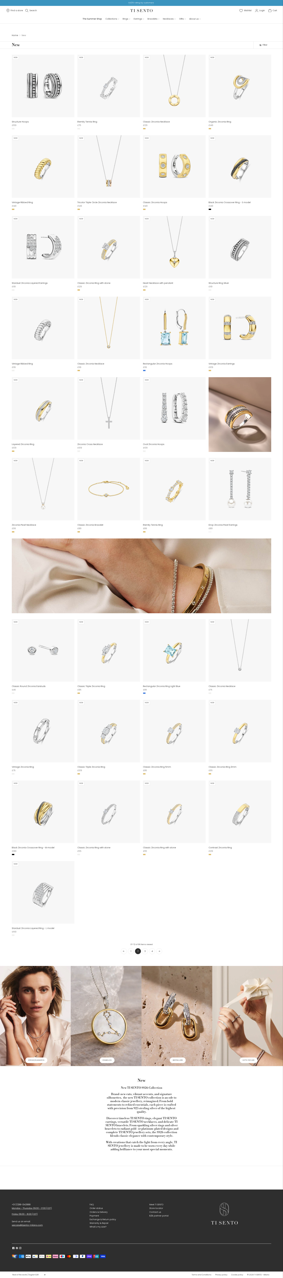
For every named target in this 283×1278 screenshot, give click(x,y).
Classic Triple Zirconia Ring (91, 686)
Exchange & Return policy (103, 1219)
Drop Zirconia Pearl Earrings (223, 524)
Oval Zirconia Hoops (153, 444)
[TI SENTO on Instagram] (20, 1248)
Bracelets (152, 18)
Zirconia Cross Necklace (90, 444)
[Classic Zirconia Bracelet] (108, 489)
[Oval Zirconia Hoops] (174, 408)
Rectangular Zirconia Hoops (157, 363)
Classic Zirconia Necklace (156, 121)
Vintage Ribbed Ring (22, 202)
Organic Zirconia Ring (220, 121)
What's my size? (98, 1226)
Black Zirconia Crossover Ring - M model (33, 847)
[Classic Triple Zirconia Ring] (108, 650)
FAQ (92, 1204)
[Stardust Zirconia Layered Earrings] (43, 247)
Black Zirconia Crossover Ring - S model (230, 202)
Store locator (156, 1208)
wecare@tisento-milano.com (27, 1225)
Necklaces (168, 18)
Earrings (138, 18)
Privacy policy (221, 1274)
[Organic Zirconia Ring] (240, 86)
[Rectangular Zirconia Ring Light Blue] (174, 650)
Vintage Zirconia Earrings (222, 363)
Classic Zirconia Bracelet (90, 524)
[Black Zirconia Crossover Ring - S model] (240, 166)
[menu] (29, 1275)
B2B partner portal (158, 1215)
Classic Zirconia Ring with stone (93, 283)
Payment (94, 1215)
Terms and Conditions (201, 1274)
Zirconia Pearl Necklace (24, 524)
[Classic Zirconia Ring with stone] (108, 247)
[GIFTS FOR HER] (247, 1016)
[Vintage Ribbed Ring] (43, 166)
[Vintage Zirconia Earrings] (240, 328)
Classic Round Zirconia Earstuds (29, 686)
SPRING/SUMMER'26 (36, 1060)
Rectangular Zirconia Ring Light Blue (161, 686)
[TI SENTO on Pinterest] (17, 1248)
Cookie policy (237, 1274)
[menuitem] (202, 1275)
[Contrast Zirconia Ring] (240, 811)
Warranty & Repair (99, 1223)
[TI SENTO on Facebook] (13, 1248)
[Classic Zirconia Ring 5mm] (174, 731)
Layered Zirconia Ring (23, 444)
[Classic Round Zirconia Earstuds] (43, 650)
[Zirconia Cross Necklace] (108, 408)
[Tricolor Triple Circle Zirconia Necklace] (108, 166)
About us (194, 18)
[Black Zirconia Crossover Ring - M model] (43, 811)
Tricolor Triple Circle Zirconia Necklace (97, 202)
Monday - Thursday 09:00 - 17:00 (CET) (32, 1208)
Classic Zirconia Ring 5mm (157, 766)
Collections (111, 18)
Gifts (181, 18)
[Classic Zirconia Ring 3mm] (240, 731)
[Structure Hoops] (43, 86)
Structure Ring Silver (219, 283)
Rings (125, 18)
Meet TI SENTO (156, 1204)
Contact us (155, 1212)
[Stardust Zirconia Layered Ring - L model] (43, 892)
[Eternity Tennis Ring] (108, 86)
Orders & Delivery (99, 1212)
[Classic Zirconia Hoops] (174, 166)
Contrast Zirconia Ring (220, 847)
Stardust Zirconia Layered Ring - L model (33, 928)
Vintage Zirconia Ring (23, 766)
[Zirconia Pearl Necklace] (43, 489)
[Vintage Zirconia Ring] (43, 731)
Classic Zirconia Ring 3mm (222, 766)
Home (15, 35)
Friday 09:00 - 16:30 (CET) (25, 1214)
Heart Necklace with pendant (158, 283)
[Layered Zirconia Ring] (43, 408)
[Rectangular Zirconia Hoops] (174, 328)
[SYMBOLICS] (106, 1016)
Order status (96, 1208)
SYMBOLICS (107, 1060)
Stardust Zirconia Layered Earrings (30, 283)
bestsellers (178, 1060)
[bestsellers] (177, 1016)
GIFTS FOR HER (248, 1060)
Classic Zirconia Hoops (155, 202)
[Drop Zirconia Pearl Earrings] (240, 489)
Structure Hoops (20, 121)
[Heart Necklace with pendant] (174, 247)
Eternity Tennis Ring (87, 121)
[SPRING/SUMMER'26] (35, 1016)
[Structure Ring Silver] (240, 247)
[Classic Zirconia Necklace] (174, 86)
